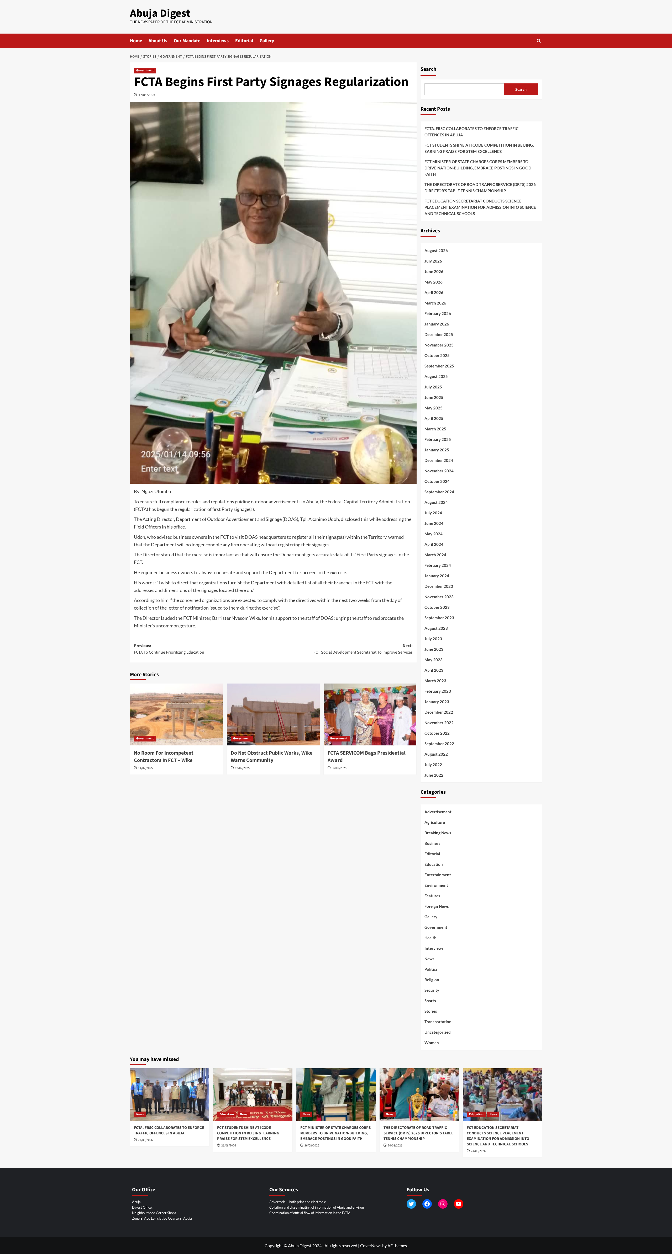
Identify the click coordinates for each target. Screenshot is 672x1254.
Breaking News (437, 832)
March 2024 (435, 554)
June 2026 (433, 271)
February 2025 (437, 439)
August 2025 (436, 376)
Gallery (267, 41)
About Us (158, 41)
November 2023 (439, 596)
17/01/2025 (146, 95)
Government (145, 70)
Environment (436, 885)
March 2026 (435, 303)
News (429, 958)
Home (136, 41)
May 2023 (433, 659)
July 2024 (433, 512)
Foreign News (436, 906)
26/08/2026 (228, 1145)
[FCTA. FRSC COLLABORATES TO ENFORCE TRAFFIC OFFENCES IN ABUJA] (169, 1094)
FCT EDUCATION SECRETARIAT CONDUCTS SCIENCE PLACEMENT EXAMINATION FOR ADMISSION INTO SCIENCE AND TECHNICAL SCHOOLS (480, 207)
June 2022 (433, 775)
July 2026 (433, 261)
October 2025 (437, 355)
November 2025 (439, 345)
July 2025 (433, 387)
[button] (539, 40)
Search (428, 69)
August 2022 (436, 754)
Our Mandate (187, 41)
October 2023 (437, 607)
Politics (431, 969)
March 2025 (435, 428)
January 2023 (436, 701)
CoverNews (370, 1245)
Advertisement (438, 811)
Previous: (169, 649)
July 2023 (433, 638)
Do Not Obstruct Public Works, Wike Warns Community (271, 756)
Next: (363, 649)
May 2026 (433, 282)
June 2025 (433, 397)
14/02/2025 (145, 768)
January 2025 (436, 449)
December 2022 (438, 712)
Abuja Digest (160, 13)
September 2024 (439, 491)
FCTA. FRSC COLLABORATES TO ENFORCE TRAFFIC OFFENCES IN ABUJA (471, 131)
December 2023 (438, 586)
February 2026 (437, 313)
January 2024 (436, 575)
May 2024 (433, 533)
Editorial (244, 41)
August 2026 (436, 250)
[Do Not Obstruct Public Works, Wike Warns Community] (273, 714)
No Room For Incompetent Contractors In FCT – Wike (163, 756)
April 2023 (433, 670)
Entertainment (437, 874)
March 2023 (435, 680)
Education (433, 864)
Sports (430, 1000)
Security (431, 990)
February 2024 (437, 565)
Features (432, 895)
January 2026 (436, 324)
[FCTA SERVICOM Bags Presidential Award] (370, 714)
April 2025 (433, 418)
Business (432, 843)
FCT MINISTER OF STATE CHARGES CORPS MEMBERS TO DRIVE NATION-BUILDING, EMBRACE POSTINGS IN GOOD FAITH (477, 168)
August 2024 (436, 502)
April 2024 (433, 544)
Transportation (438, 1021)
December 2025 (438, 334)
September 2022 (439, 743)
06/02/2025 (339, 768)
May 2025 (433, 407)
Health (430, 937)
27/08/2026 (145, 1140)
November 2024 (439, 470)
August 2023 (436, 628)
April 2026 (433, 292)
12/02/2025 (242, 768)
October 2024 (437, 481)
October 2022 (437, 733)
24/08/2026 (395, 1145)
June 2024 (433, 523)
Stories (430, 1011)
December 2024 (438, 460)
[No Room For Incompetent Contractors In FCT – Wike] (176, 714)
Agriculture (434, 822)
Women (431, 1042)
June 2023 (433, 649)
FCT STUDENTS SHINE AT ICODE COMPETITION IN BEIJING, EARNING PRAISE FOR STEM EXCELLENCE (479, 148)
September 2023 (439, 617)
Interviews (218, 41)
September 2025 (439, 366)
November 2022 (439, 722)
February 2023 (437, 691)
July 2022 (433, 764)
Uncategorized (437, 1032)
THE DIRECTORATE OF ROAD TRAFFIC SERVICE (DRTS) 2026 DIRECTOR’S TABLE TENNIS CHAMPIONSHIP (480, 187)
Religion (431, 979)
